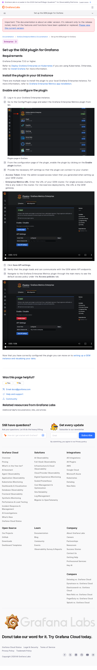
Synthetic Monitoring (11, 498)
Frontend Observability (12, 494)
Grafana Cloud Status (12, 521)
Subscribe (86, 435)
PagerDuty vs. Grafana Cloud (80, 598)
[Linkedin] (76, 655)
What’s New (7, 517)
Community (39, 541)
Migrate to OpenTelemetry (46, 500)
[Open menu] (92, 7)
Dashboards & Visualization (14, 486)
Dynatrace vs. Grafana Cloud (80, 583)
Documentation (8, 37)
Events (37, 545)
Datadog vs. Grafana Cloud (79, 579)
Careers (70, 537)
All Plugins (71, 462)
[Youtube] (87, 655)
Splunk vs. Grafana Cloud (78, 602)
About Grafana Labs (76, 533)
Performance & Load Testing (15, 502)
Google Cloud (73, 470)
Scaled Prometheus (43, 481)
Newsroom (71, 545)
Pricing (5, 462)
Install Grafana (18, 69)
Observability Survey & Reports (48, 549)
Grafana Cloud (67, 636)
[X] (70, 655)
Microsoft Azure (74, 474)
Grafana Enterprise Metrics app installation (50, 83)
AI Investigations (9, 513)
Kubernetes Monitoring (12, 482)
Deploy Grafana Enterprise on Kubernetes (32, 66)
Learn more (83, 2)
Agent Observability (11, 474)
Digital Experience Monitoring (47, 477)
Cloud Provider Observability (47, 473)
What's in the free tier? (12, 466)
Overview (6, 458)
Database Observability (12, 490)
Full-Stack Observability (45, 462)
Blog (36, 537)
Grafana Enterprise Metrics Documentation (32, 37)
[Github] (81, 655)
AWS (69, 466)
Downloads (7, 541)
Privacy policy (81, 442)
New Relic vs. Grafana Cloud (79, 594)
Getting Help (72, 557)
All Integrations (73, 458)
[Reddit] (93, 655)
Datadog (70, 482)
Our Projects (7, 533)
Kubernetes (72, 478)
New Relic (71, 486)
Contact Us (72, 553)
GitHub (5, 537)
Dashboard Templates (12, 545)
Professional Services (76, 561)
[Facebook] (64, 655)
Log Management (42, 496)
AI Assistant (7, 470)
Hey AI (69, 565)
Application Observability (13, 478)
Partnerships (72, 541)
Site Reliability (40, 492)
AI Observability (41, 458)
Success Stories (74, 549)
